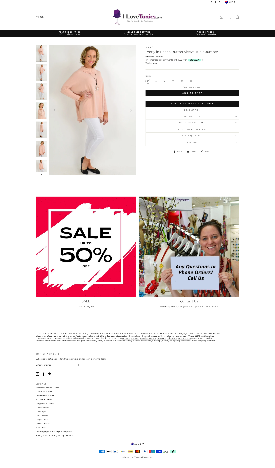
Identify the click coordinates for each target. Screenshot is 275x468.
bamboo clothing (157, 336)
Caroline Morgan (148, 338)
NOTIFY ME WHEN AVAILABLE (192, 103)
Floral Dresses (42, 408)
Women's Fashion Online (47, 388)
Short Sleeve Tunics (45, 396)
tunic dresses (120, 333)
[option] (70, 33)
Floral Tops (41, 412)
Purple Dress (42, 420)
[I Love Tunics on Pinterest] (49, 374)
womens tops (171, 333)
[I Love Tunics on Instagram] (37, 374)
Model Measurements (192, 129)
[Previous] (54, 109)
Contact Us (41, 384)
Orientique (172, 338)
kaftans (152, 333)
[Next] (130, 109)
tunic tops (133, 333)
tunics (110, 333)
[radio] (148, 81)
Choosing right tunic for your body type (54, 432)
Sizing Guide (192, 116)
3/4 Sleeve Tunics (44, 400)
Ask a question (192, 136)
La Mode (126, 338)
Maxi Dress (41, 428)
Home (148, 47)
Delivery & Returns (192, 123)
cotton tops (116, 336)
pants (190, 333)
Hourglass (161, 338)
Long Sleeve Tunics (45, 404)
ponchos (161, 333)
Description (192, 110)
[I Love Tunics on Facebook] (43, 374)
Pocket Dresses (43, 424)
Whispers (135, 338)
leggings (183, 333)
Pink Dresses (42, 416)
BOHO (101, 336)
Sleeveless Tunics (44, 392)
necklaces (207, 333)
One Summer (184, 338)
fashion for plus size (177, 336)
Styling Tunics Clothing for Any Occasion (54, 435)
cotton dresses (128, 336)
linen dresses (142, 336)
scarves (197, 333)
